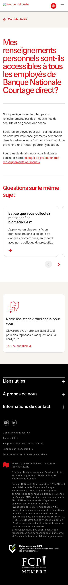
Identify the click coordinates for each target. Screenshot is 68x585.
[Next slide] (58, 264)
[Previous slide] (48, 264)
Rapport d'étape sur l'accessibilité (23, 444)
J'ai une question (17, 346)
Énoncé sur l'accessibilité (18, 449)
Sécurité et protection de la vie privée (25, 455)
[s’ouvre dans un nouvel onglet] (34, 548)
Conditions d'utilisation (16, 433)
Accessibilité (10, 438)
